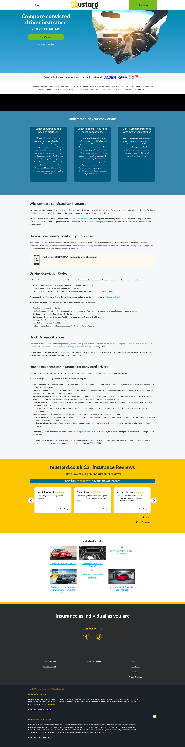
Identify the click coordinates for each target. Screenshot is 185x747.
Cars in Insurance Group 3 (63, 563)
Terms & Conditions (44, 709)
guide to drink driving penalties (69, 347)
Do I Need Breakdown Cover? (92, 564)
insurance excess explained (57, 399)
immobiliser (126, 408)
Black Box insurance (75, 417)
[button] (31, 500)
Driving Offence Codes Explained (121, 552)
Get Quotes (46, 37)
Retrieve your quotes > (46, 44)
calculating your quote (81, 432)
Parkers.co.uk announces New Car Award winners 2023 (63, 590)
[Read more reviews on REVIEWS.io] (143, 522)
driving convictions (111, 297)
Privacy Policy (33, 709)
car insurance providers (98, 222)
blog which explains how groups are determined (116, 384)
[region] (92, 500)
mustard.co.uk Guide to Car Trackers (122, 588)
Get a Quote (143, 5)
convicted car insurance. (79, 219)
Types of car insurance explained (92, 576)
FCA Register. (50, 704)
